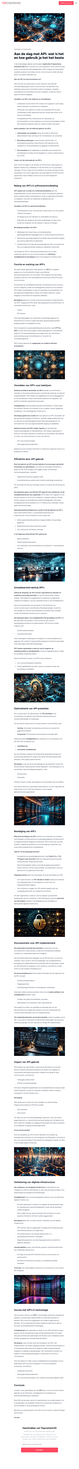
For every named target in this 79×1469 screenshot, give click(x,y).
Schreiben (39, 1450)
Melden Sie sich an (66, 3)
